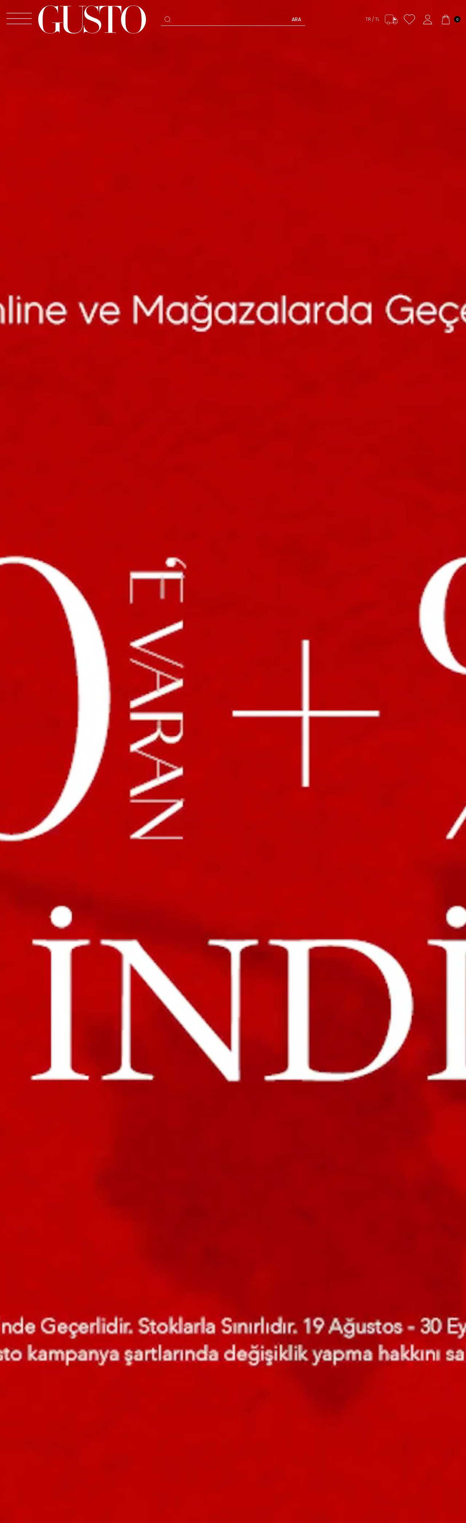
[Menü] (19, 19)
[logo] (92, 19)
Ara (296, 19)
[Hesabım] (427, 19)
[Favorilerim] (409, 19)
